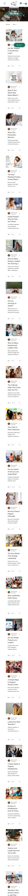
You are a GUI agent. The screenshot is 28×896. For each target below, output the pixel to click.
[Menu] (5, 3)
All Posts (8, 24)
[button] (26, 3)
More (14, 24)
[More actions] (20, 87)
